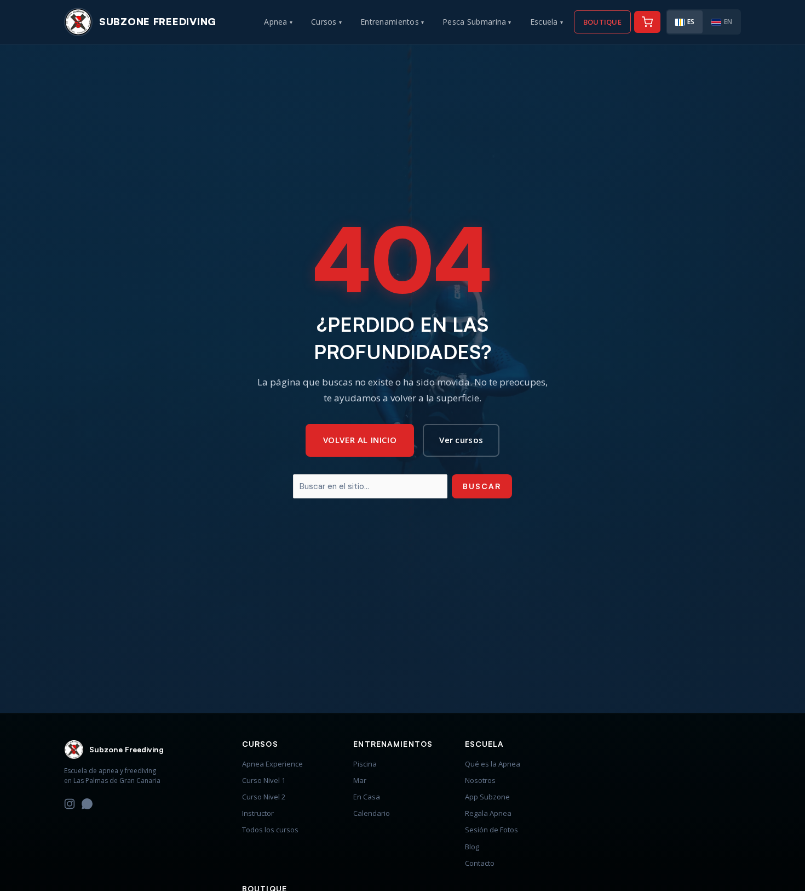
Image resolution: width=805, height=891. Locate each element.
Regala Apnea (488, 813)
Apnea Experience (272, 764)
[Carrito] (647, 22)
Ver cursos (461, 439)
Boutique (602, 22)
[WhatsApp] (87, 806)
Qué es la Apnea (492, 764)
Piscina (365, 764)
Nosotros (480, 780)
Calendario (371, 813)
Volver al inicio (360, 439)
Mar (359, 780)
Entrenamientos (392, 21)
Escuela (546, 21)
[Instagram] (69, 806)
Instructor (258, 813)
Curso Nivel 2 (263, 797)
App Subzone (487, 797)
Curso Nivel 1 (263, 780)
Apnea (278, 21)
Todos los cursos (270, 830)
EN (728, 21)
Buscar (482, 486)
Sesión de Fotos (491, 830)
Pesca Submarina (476, 21)
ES (690, 21)
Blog (472, 847)
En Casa (366, 797)
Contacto (480, 863)
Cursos (326, 21)
